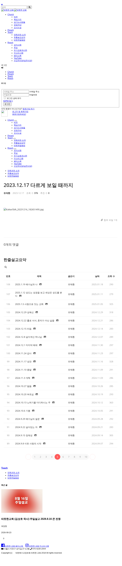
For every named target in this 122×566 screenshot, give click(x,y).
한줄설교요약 (19, 37)
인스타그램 (18, 53)
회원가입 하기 (28, 109)
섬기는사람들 (19, 22)
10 (86, 456)
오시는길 (17, 28)
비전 (16, 17)
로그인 (7, 104)
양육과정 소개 (20, 35)
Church (11, 14)
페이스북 (17, 56)
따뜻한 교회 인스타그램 (39, 546)
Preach (11, 30)
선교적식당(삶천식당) (23, 60)
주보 (16, 48)
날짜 (97, 276)
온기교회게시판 (20, 50)
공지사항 (17, 45)
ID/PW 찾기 (8, 101)
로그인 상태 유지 (14, 98)
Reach (10, 42)
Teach (10, 32)
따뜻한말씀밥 (19, 40)
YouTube (18, 58)
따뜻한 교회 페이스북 (14, 546)
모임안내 (17, 25)
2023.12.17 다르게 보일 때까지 (38, 185)
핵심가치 (17, 19)
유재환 (7, 193)
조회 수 (111, 276)
